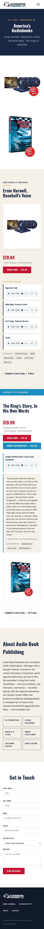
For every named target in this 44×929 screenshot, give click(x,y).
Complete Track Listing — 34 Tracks (21, 612)
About (5, 910)
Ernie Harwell (9, 904)
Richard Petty (25, 904)
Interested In (8, 838)
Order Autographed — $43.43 (22, 445)
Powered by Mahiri (9, 924)
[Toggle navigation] (38, 4)
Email (5, 813)
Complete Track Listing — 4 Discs (19, 373)
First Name (7, 788)
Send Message (14, 871)
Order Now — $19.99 (17, 438)
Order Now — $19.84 (17, 269)
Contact (15, 910)
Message (6, 849)
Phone (5, 826)
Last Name (7, 801)
